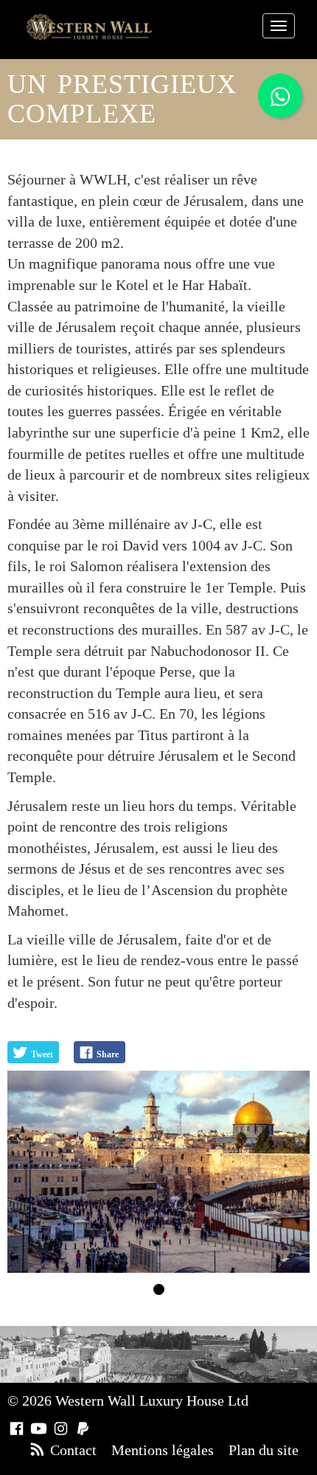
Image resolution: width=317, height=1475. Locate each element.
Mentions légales (162, 1450)
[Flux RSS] (37, 1450)
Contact (73, 1450)
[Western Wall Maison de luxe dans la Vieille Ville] (89, 27)
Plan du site (264, 1450)
